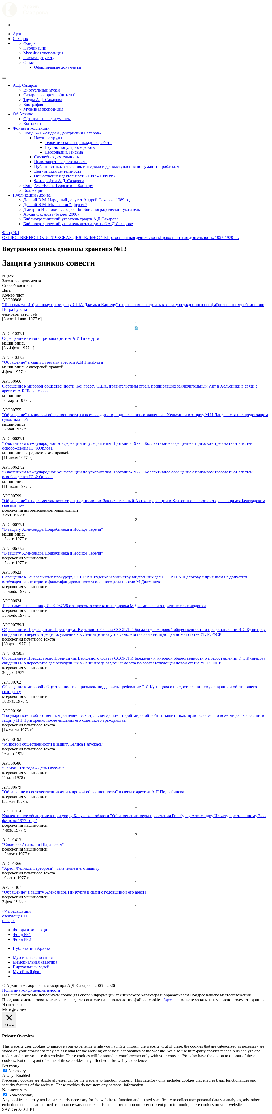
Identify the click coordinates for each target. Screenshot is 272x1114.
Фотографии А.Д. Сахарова (59, 181)
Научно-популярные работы (70, 147)
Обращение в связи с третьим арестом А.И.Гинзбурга (50, 338)
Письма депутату (38, 57)
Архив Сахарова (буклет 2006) (51, 214)
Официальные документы (57, 67)
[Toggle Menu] (4, 78)
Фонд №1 (10, 232)
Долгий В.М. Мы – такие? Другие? (55, 204)
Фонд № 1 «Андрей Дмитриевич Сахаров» (62, 133)
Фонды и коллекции (31, 128)
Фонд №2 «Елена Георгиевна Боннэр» (58, 185)
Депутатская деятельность (57, 171)
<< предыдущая (16, 911)
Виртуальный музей (41, 90)
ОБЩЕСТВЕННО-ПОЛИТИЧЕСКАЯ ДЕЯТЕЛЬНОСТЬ (54, 237)
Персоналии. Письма (64, 152)
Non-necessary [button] (14, 1089)
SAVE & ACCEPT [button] (18, 1109)
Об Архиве (23, 114)
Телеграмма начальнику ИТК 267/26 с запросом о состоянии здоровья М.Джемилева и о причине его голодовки (104, 605)
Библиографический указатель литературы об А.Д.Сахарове (78, 223)
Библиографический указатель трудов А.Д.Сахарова (70, 219)
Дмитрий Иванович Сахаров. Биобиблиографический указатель (81, 209)
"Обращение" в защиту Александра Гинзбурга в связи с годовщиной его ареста (74, 892)
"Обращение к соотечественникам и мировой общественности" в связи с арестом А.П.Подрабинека (93, 792)
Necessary (17, 1070)
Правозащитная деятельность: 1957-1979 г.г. (199, 237)
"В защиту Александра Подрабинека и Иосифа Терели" (52, 529)
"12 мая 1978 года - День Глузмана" (34, 768)
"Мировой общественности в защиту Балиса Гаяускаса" (53, 744)
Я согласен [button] (12, 1004)
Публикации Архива (32, 195)
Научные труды (48, 138)
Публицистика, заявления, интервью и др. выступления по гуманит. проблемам (106, 166)
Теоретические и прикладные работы (78, 142)
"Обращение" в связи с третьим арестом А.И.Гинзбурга (52, 362)
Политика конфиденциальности (31, 990)
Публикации (34, 48)
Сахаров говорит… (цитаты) (49, 95)
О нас (28, 62)
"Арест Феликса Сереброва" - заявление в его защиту (50, 868)
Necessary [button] (10, 1065)
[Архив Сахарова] (25, 16)
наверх (8, 921)
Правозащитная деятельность (60, 161)
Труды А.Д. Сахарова (42, 99)
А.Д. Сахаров (25, 85)
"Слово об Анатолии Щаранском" (33, 844)
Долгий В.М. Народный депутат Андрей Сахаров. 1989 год (77, 200)
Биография (33, 104)
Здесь (168, 1000)
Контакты (32, 123)
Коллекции (33, 190)
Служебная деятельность (56, 157)
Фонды (29, 43)
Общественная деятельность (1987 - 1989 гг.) (74, 176)
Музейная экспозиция (43, 53)
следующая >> (15, 916)
